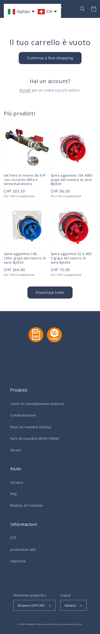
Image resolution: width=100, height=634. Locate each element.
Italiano (70, 605)
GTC (13, 537)
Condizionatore (23, 415)
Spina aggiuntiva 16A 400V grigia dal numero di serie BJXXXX (72, 179)
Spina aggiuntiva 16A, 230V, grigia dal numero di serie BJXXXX (25, 258)
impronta (18, 561)
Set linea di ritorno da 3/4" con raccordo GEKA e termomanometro (25, 179)
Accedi (25, 90)
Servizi (15, 450)
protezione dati (23, 549)
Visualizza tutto (50, 292)
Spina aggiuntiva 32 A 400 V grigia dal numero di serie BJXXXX (71, 258)
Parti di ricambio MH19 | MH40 (34, 438)
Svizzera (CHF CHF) (31, 605)
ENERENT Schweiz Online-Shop (43, 624)
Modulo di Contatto (26, 505)
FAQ (13, 494)
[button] (82, 9)
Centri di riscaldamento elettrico (37, 403)
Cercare (16, 482)
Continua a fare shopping (50, 57)
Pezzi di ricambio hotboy (30, 427)
